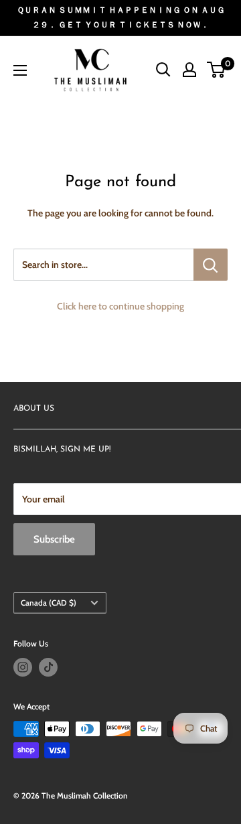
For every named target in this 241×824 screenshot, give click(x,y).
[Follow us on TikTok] (48, 667)
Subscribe (54, 539)
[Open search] (163, 69)
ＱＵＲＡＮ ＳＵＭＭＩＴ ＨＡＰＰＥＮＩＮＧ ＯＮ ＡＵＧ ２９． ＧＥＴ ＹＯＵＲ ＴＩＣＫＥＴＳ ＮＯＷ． (121, 17)
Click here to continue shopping (120, 306)
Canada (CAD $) (48, 603)
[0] (216, 70)
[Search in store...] (210, 265)
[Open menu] (20, 70)
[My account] (189, 69)
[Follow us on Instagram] (22, 667)
